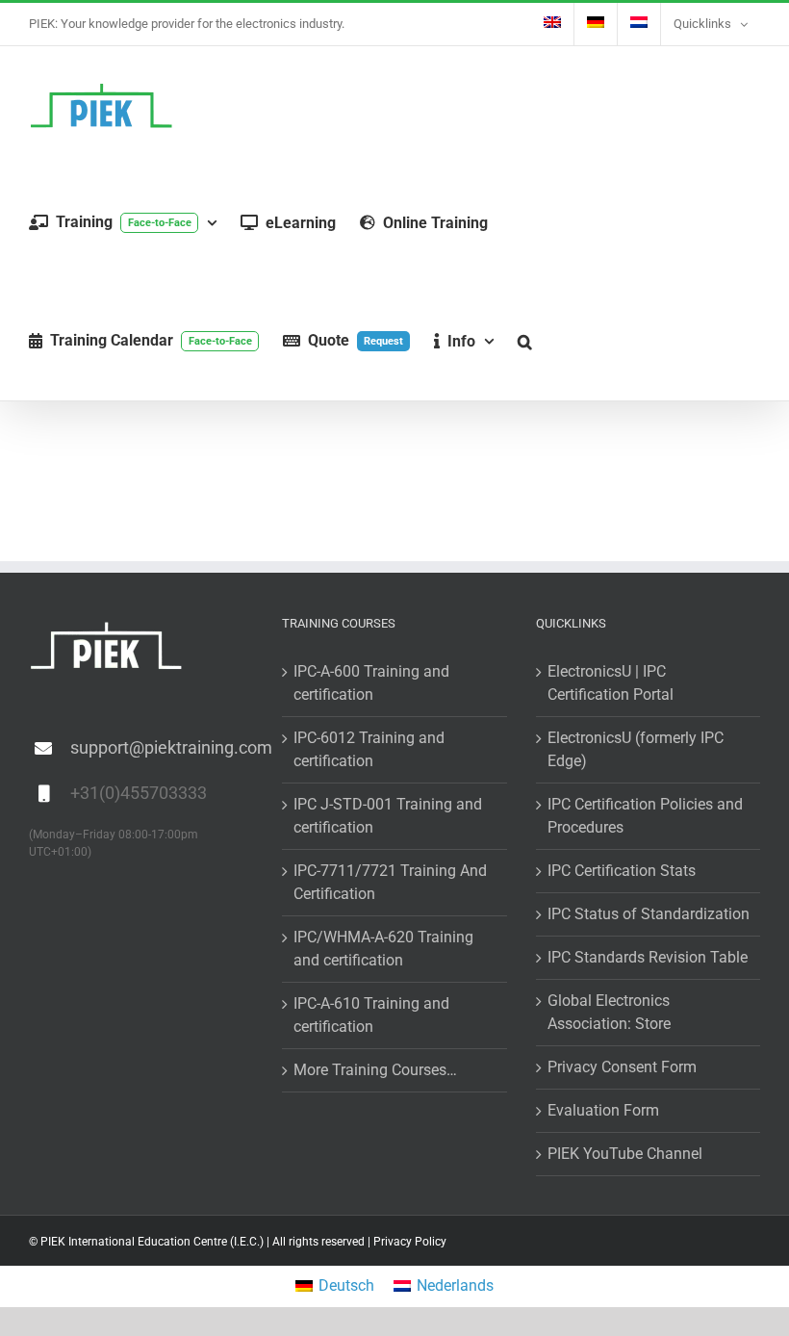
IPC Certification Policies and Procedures (645, 815)
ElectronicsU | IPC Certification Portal (610, 683)
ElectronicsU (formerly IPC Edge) (635, 749)
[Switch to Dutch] (639, 24)
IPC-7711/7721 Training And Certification (390, 882)
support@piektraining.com (161, 747)
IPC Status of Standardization (648, 914)
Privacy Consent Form (622, 1067)
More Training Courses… (375, 1070)
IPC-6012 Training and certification (369, 749)
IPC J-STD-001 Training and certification (387, 815)
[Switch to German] (595, 24)
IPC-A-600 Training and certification (371, 683)
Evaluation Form (603, 1110)
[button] (525, 341)
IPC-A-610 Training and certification (371, 1015)
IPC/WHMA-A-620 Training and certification (383, 948)
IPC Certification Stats (621, 870)
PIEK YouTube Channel (624, 1153)
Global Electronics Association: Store (609, 1012)
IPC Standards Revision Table (647, 957)
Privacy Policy (409, 1241)
